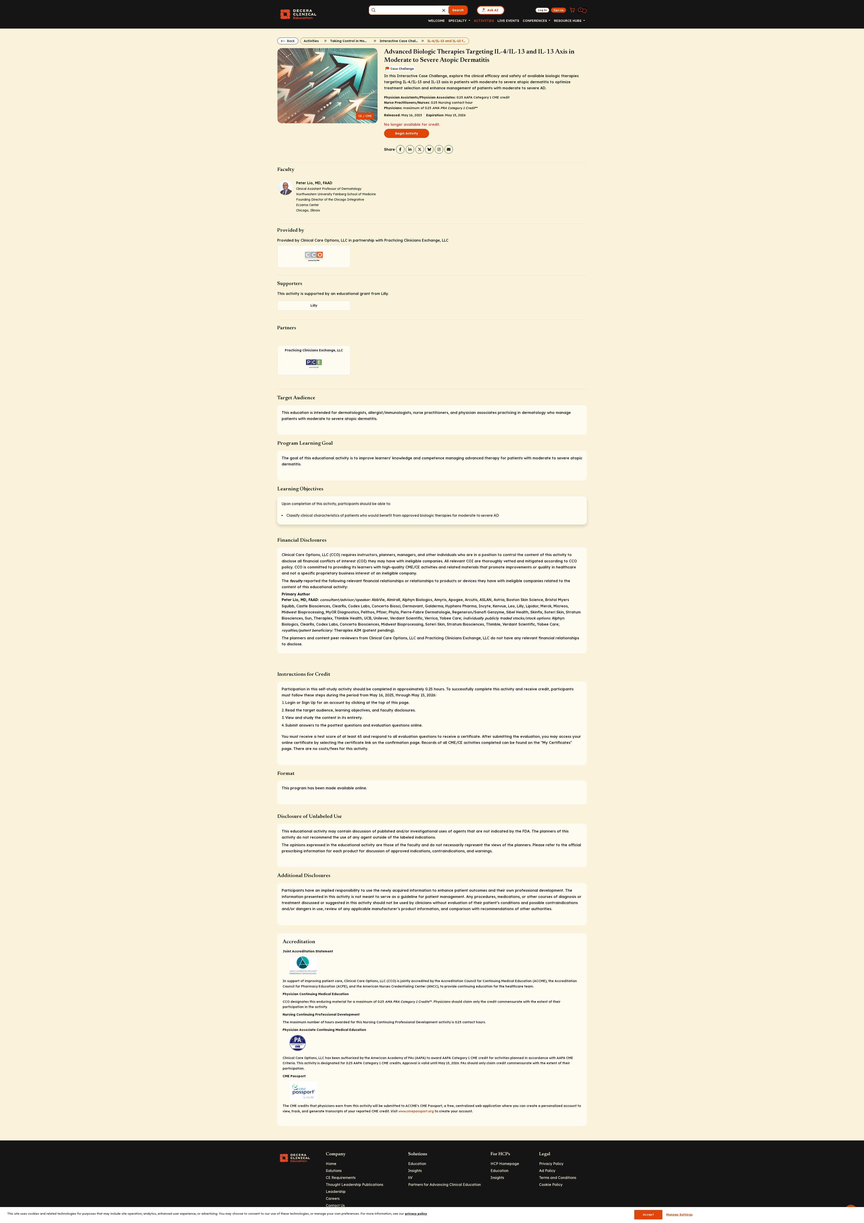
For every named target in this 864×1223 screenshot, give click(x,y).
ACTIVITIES (484, 21)
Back (290, 41)
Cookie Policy (550, 1184)
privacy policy (416, 1213)
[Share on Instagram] (439, 149)
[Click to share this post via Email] (448, 149)
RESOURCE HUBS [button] (568, 21)
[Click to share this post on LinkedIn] (410, 149)
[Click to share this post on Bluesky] (429, 149)
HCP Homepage (504, 1163)
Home (331, 1163)
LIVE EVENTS (508, 21)
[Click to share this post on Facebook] (400, 149)
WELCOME (436, 21)
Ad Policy (547, 1170)
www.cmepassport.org (416, 1111)
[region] (432, 1215)
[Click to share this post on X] (419, 149)
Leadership (336, 1191)
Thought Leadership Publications (354, 1184)
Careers (333, 1198)
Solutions (334, 1170)
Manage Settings (679, 1214)
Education (417, 1163)
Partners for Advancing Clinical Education (444, 1184)
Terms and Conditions (557, 1177)
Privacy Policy (551, 1163)
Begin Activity (406, 133)
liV (410, 1177)
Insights (415, 1170)
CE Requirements (341, 1177)
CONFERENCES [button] (535, 21)
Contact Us (335, 1205)
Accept (648, 1214)
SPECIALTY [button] (458, 21)
